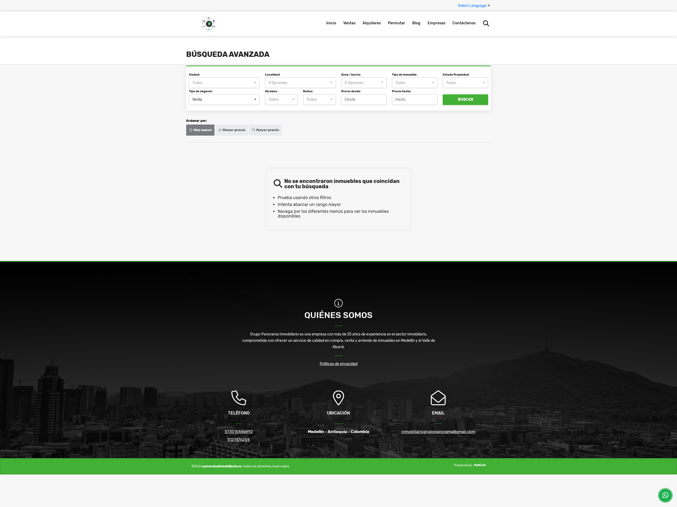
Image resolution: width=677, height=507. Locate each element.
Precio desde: (351, 91)
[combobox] (224, 82)
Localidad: (272, 74)
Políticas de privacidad (339, 364)
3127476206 (238, 439)
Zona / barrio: (351, 74)
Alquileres (372, 23)
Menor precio (233, 130)
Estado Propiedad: (456, 74)
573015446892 (239, 431)
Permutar (396, 23)
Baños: (308, 91)
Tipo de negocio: (201, 91)
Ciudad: (194, 74)
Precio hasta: (401, 91)
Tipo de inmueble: (404, 74)
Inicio (331, 23)
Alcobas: (271, 91)
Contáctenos (463, 23)
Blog (416, 23)
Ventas (349, 23)
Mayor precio (267, 130)
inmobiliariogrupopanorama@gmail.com (438, 431)
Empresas (436, 23)
